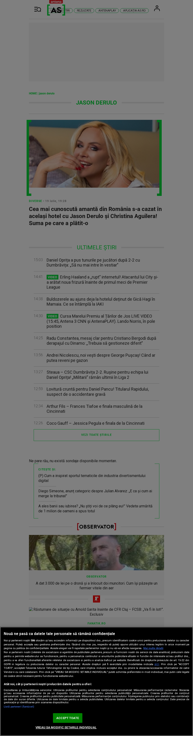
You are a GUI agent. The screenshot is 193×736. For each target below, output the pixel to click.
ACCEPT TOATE (67, 718)
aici (156, 664)
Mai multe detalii (153, 648)
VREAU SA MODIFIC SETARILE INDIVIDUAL (66, 727)
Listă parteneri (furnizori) (19, 706)
